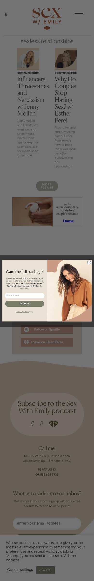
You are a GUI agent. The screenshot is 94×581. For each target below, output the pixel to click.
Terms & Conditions (22, 311)
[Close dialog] (89, 262)
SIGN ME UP (25, 304)
